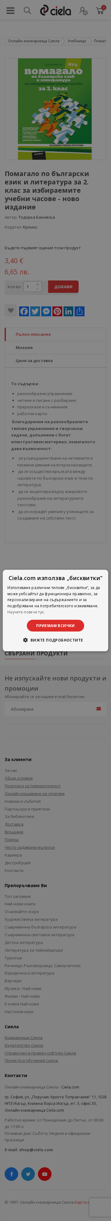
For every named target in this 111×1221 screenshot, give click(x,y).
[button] (55, 640)
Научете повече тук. (26, 612)
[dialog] (55, 610)
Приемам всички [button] (55, 625)
